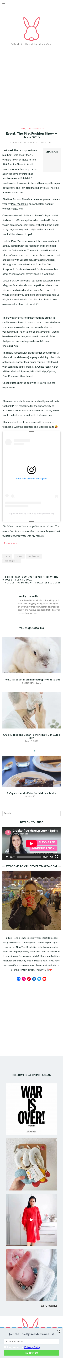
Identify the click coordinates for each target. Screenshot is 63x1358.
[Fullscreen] (56, 856)
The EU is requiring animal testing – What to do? (31, 679)
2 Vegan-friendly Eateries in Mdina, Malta (31, 793)
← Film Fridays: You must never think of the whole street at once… (30, 578)
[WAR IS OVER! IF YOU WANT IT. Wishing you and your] (31, 1109)
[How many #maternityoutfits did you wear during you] (31, 1220)
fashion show (33, 556)
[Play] (6, 856)
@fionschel (49, 1306)
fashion (19, 556)
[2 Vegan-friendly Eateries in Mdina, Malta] (31, 768)
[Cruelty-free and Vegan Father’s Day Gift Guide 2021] (31, 710)
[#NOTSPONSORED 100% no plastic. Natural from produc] (31, 1164)
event (7, 556)
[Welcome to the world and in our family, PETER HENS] (31, 1275)
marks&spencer (11, 561)
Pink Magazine (19, 203)
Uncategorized (35, 129)
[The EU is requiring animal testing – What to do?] (31, 654)
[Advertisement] (31, 86)
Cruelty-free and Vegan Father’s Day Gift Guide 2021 (31, 736)
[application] (31, 843)
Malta (22, 129)
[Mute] (51, 856)
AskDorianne (39, 269)
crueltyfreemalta (22, 142)
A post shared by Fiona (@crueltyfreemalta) (31, 513)
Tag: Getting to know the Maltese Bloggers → (32, 584)
